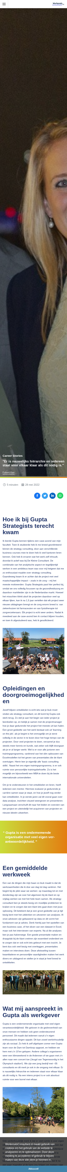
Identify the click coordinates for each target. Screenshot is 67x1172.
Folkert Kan (8, 472)
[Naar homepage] (58, 4)
